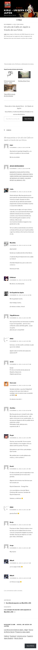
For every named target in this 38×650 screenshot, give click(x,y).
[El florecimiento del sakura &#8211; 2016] (10, 74)
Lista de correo (21, 636)
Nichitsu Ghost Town (24, 81)
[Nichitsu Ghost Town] (24, 74)
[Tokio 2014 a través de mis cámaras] (10, 87)
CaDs (5, 34)
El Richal (13, 277)
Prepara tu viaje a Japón (22, 632)
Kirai (22, 24)
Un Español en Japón (17, 292)
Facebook (13, 636)
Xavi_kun (13, 383)
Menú (20, 20)
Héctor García (18, 638)
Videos (8, 130)
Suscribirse (28, 119)
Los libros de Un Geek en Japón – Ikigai (16, 630)
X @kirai (6, 636)
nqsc (11, 145)
